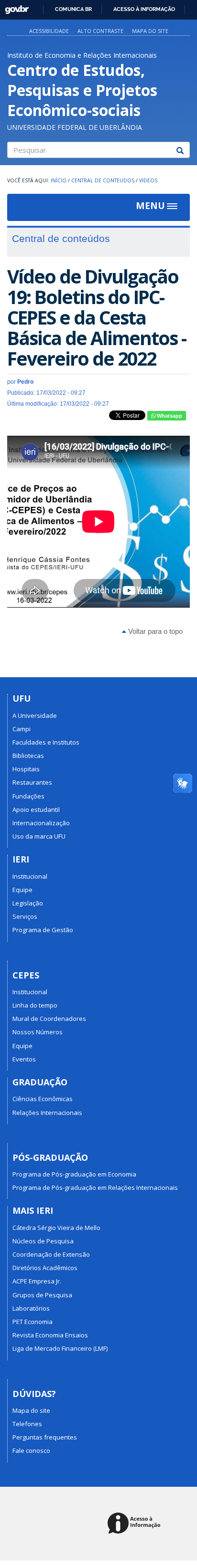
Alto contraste (100, 30)
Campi (21, 729)
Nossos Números (37, 1032)
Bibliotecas (28, 755)
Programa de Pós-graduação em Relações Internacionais (95, 1187)
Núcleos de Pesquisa (43, 1241)
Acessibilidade (49, 30)
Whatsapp (168, 416)
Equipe (22, 889)
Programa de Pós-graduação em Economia (74, 1174)
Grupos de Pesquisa (42, 1295)
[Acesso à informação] (136, 1523)
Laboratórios (31, 1308)
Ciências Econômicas (42, 1098)
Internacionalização (41, 823)
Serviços (24, 916)
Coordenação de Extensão (51, 1254)
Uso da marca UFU (39, 836)
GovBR (13, 7)
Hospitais (26, 769)
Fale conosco (31, 1450)
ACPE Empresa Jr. (36, 1281)
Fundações (28, 796)
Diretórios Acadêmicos (44, 1267)
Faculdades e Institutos (45, 742)
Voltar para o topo (154, 631)
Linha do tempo (34, 1005)
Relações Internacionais (47, 1112)
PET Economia (32, 1321)
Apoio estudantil (36, 809)
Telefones (27, 1423)
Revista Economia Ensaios (50, 1335)
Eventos (24, 1059)
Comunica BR (73, 9)
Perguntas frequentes (44, 1437)
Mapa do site (150, 30)
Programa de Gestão (42, 929)
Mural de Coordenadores (49, 1018)
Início (58, 180)
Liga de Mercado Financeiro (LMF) (60, 1348)
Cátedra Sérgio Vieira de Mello (56, 1227)
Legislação (27, 903)
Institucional (29, 876)
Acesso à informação (144, 9)
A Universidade (34, 715)
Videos (148, 180)
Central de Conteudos (102, 180)
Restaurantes (32, 782)
